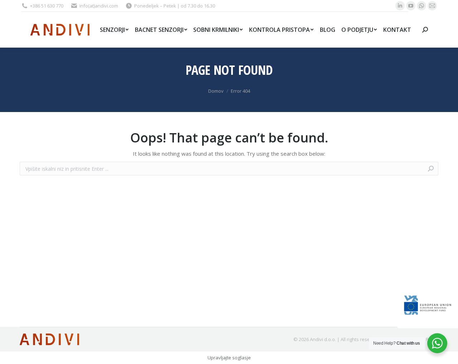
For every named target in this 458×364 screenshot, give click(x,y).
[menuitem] (114, 30)
